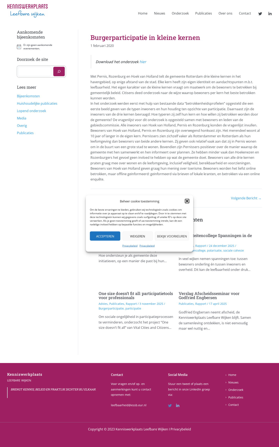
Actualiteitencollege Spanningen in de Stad (215, 237)
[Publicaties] (234, 397)
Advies (103, 304)
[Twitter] (260, 14)
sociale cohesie (233, 250)
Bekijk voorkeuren (172, 236)
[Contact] (232, 404)
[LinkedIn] (270, 14)
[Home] (230, 375)
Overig (22, 125)
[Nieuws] (232, 382)
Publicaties (203, 13)
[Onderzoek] (234, 390)
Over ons (225, 13)
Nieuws (159, 13)
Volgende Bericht (246, 198)
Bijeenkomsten (28, 96)
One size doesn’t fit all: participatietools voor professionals (136, 295)
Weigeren (137, 236)
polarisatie (214, 250)
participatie (133, 308)
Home (142, 13)
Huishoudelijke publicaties (37, 103)
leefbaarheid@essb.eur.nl (128, 405)
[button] (187, 201)
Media (21, 118)
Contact (245, 13)
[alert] (41, 46)
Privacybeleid (129, 245)
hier (143, 61)
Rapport (200, 246)
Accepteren (105, 236)
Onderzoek (180, 13)
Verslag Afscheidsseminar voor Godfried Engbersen (209, 295)
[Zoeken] (59, 71)
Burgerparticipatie (111, 308)
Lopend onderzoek (31, 111)
